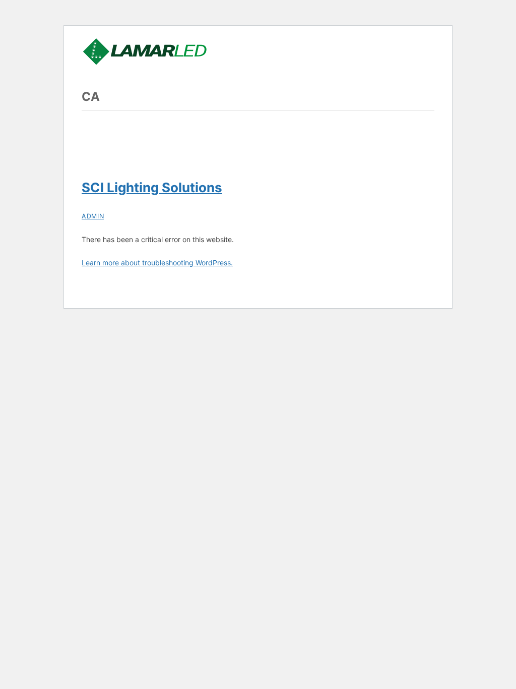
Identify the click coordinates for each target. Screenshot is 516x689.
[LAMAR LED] (145, 61)
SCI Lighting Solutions (152, 187)
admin (93, 216)
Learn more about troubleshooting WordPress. (157, 262)
